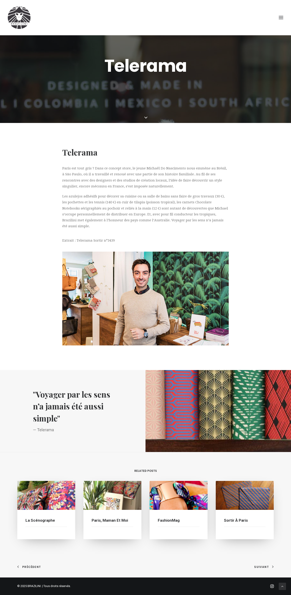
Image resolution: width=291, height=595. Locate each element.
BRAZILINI (34, 586)
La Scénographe (40, 520)
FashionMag (169, 520)
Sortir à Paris (236, 520)
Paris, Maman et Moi (110, 520)
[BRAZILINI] (19, 17)
